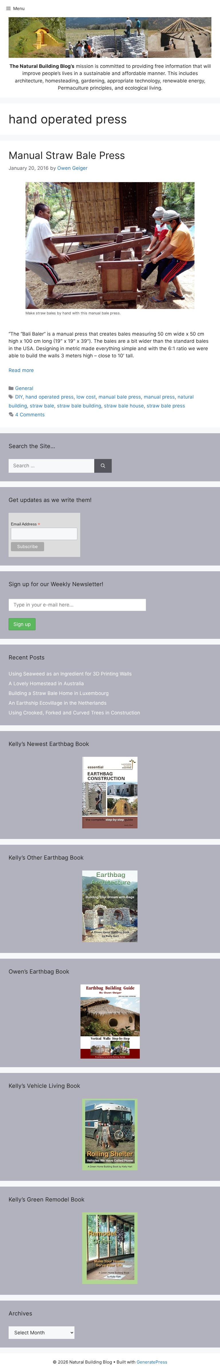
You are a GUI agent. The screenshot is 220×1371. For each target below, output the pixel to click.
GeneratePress (152, 1362)
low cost (86, 397)
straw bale (42, 406)
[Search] (103, 466)
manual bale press (120, 397)
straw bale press (166, 406)
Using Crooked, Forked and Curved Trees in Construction (74, 713)
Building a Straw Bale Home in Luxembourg (59, 693)
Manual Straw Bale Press (67, 155)
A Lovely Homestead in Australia (46, 683)
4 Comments (30, 414)
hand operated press (49, 397)
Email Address (25, 524)
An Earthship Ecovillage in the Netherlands (58, 703)
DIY (19, 397)
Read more (21, 370)
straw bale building (79, 406)
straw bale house (124, 406)
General (24, 388)
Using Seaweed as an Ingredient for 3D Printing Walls (70, 674)
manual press (159, 397)
